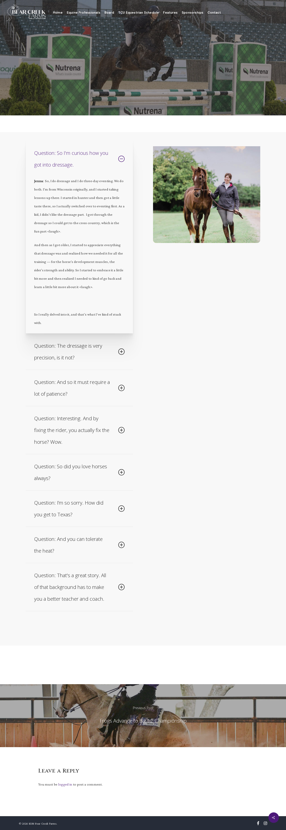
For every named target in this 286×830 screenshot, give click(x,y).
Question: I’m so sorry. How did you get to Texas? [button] (68, 508)
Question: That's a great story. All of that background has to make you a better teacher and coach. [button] (70, 587)
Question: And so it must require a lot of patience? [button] (72, 387)
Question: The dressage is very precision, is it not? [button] (68, 351)
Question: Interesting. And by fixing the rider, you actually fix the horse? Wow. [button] (71, 430)
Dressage (142, 78)
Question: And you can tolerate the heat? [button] (68, 544)
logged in (65, 784)
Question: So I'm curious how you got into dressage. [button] (71, 158)
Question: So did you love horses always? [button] (70, 472)
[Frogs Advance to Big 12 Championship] (143, 715)
